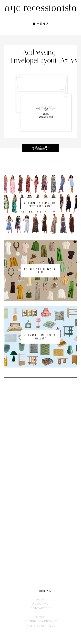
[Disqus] (40, 436)
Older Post (45, 590)
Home (40, 599)
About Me (40, 603)
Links (40, 616)
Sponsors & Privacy (40, 620)
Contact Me (40, 608)
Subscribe (40, 612)
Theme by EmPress (40, 625)
